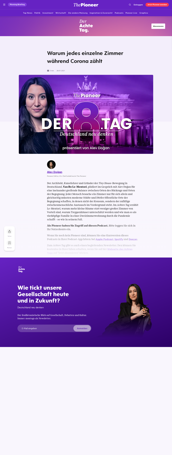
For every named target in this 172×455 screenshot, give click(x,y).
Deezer (133, 239)
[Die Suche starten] (130, 4)
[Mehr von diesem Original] (86, 26)
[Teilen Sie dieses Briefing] (9, 231)
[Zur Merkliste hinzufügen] (9, 243)
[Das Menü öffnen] (4, 5)
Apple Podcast (104, 239)
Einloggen (138, 4)
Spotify (118, 239)
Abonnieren (158, 26)
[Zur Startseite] (86, 4)
